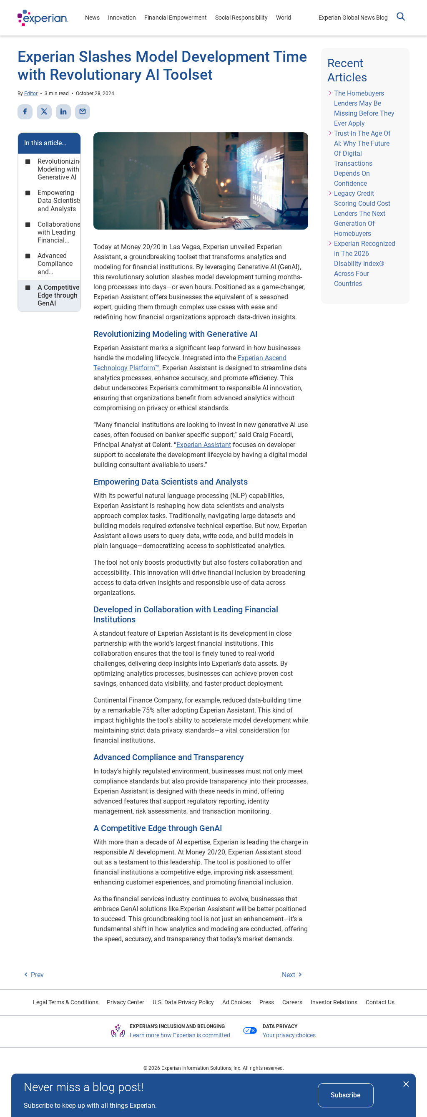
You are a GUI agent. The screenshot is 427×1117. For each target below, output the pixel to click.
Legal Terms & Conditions (65, 1002)
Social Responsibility (241, 17)
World (283, 17)
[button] (400, 17)
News (92, 17)
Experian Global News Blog (353, 17)
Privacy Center (125, 1002)
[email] (82, 111)
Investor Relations (334, 1002)
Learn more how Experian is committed (180, 1035)
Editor (31, 93)
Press (266, 1002)
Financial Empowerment (175, 17)
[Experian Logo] (43, 18)
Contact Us (380, 1002)
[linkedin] (63, 111)
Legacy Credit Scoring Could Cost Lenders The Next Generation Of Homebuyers (362, 214)
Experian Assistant (203, 445)
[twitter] (44, 111)
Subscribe (346, 1095)
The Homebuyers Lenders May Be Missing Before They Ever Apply (364, 108)
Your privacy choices (289, 1035)
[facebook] (25, 111)
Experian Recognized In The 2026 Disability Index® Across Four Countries (364, 264)
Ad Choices (236, 1002)
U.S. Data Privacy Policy (183, 1002)
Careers (292, 1002)
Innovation (122, 17)
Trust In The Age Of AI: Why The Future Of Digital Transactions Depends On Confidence (362, 158)
